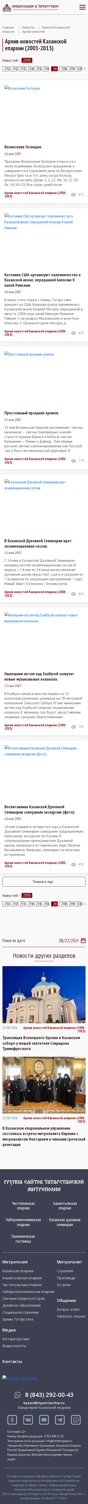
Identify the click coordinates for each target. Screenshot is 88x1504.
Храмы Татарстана (17, 1319)
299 (71, 68)
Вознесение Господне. (23, 147)
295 (38, 68)
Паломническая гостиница (23, 1238)
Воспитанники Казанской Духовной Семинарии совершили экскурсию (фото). (39, 809)
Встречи (64, 1285)
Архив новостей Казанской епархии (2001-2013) (35, 194)
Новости (28, 27)
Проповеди (66, 1278)
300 (79, 68)
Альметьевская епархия (65, 1205)
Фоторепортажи (16, 1339)
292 (14, 68)
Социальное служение (20, 1312)
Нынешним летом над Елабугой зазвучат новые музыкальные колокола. (39, 676)
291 (6, 68)
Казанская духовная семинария (64, 1222)
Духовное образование (21, 1305)
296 (46, 68)
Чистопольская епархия (23, 1205)
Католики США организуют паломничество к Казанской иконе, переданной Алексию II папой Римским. (42, 280)
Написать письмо (71, 1316)
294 (30, 68)
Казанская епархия (17, 1271)
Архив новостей (33, 32)
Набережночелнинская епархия (23, 1222)
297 (55, 69)
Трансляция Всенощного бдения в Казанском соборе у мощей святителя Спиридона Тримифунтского (41, 1043)
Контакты (12, 1361)
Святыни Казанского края (23, 1298)
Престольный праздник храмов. (31, 413)
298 (63, 68)
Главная (8, 27)
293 (22, 68)
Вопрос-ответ (68, 1309)
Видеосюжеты (14, 1346)
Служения (65, 1271)
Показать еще (43, 881)
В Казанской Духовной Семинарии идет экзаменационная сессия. (38, 543)
